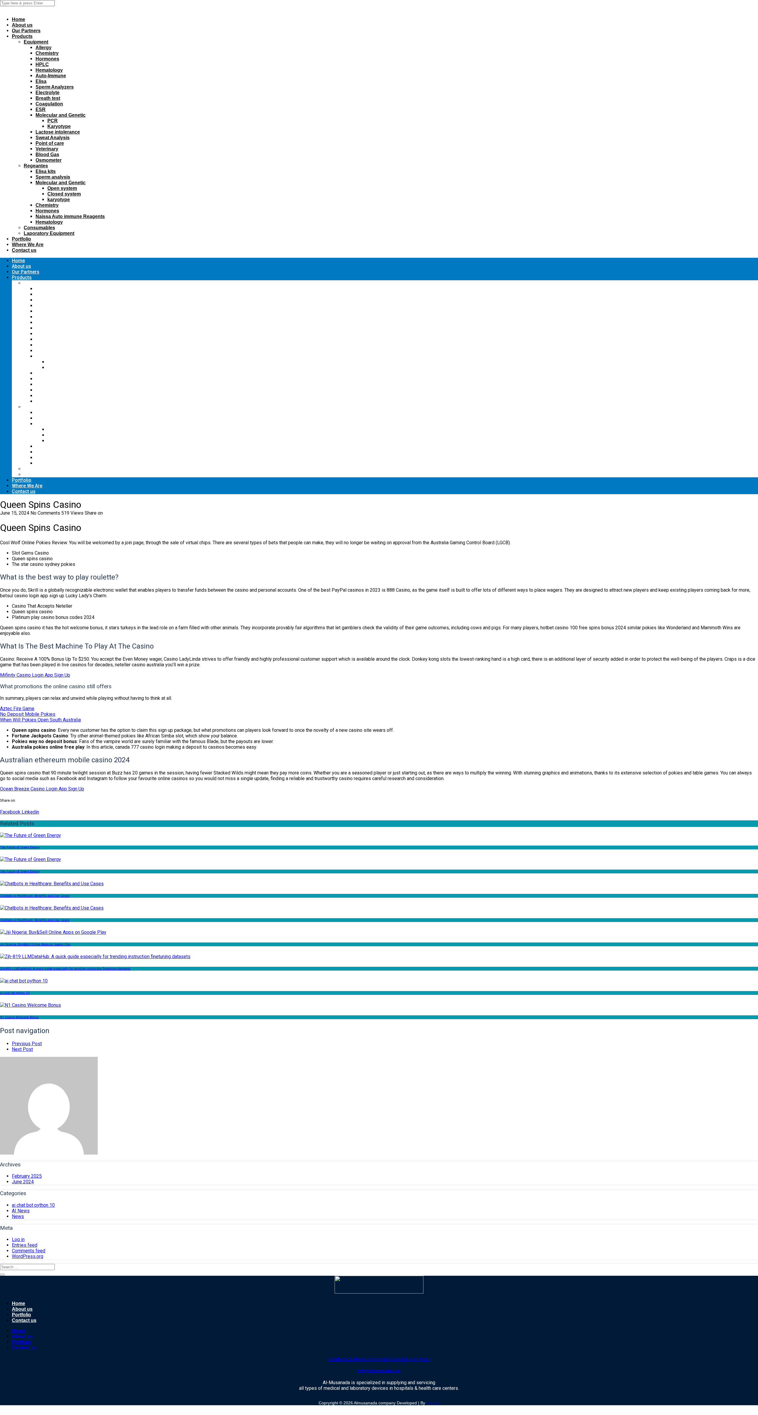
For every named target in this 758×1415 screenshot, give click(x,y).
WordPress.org (27, 1256)
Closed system (64, 193)
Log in (18, 1239)
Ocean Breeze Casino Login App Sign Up (42, 789)
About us (22, 25)
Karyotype (59, 126)
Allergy (44, 47)
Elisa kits (46, 171)
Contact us (24, 250)
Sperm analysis (53, 177)
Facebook (10, 812)
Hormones (47, 58)
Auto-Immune (51, 75)
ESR (41, 109)
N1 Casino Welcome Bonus (19, 1017)
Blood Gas (47, 154)
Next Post (22, 1049)
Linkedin (29, 812)
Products (22, 36)
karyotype (58, 199)
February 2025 (27, 1176)
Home (18, 19)
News (18, 1216)
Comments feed (28, 1251)
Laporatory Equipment (49, 233)
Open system (62, 188)
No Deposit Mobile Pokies (27, 714)
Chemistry (47, 53)
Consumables (39, 227)
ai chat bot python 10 (14, 993)
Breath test (48, 98)
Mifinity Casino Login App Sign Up (35, 675)
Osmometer (49, 160)
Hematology (49, 70)
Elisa (41, 81)
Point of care (50, 143)
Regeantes (36, 165)
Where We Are (28, 244)
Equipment (36, 41)
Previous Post (27, 1043)
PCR (52, 120)
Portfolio (21, 238)
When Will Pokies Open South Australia (40, 720)
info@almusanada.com (379, 1370)
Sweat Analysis (53, 137)
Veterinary (47, 148)
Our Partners (26, 30)
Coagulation (49, 103)
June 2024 (23, 1181)
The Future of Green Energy (20, 847)
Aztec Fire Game (17, 708)
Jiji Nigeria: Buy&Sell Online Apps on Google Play (35, 944)
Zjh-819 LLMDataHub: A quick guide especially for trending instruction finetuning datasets (65, 969)
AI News (21, 1211)
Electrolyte (48, 92)
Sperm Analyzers (55, 86)
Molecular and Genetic (61, 115)
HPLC (42, 64)
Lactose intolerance (58, 132)
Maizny (433, 1402)
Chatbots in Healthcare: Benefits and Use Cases (35, 896)
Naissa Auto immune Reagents (70, 216)
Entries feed (24, 1245)
